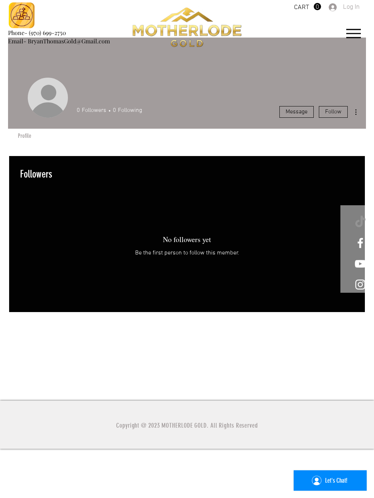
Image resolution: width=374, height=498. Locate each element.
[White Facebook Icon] (360, 243)
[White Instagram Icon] (360, 284)
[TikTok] (360, 222)
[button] (307, 7)
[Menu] (353, 33)
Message (297, 112)
